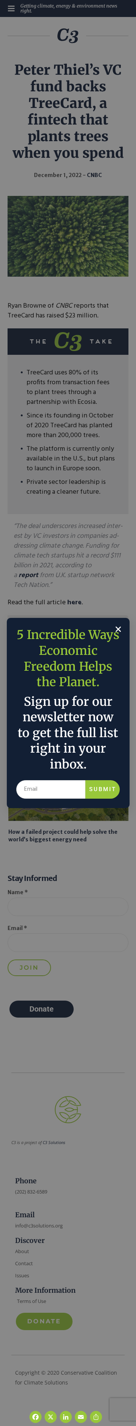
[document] (68, 713)
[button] (118, 629)
